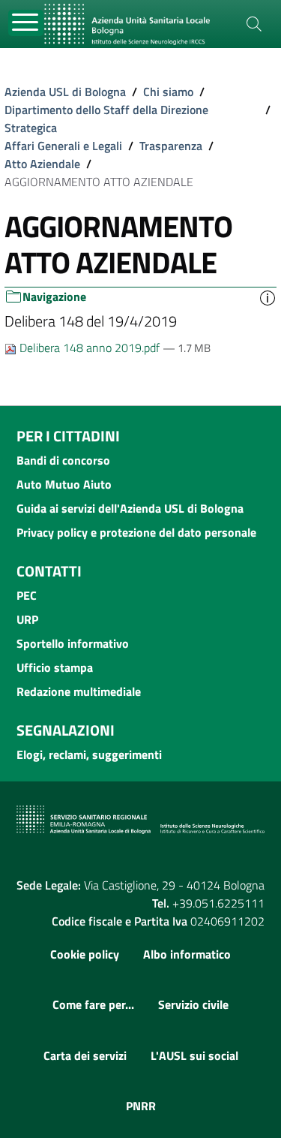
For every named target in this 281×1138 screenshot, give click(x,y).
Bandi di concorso (63, 460)
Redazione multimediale (78, 691)
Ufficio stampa (54, 667)
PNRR (141, 1106)
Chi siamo (168, 92)
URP (27, 619)
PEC (26, 595)
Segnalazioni (65, 730)
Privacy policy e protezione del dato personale (136, 532)
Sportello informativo (72, 643)
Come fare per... (93, 1004)
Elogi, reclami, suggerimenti (89, 754)
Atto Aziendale (42, 164)
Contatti (49, 571)
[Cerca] (254, 24)
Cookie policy (84, 954)
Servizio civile (193, 1004)
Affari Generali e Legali (63, 146)
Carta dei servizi (85, 1055)
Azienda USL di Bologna (65, 92)
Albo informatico (187, 954)
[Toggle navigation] (25, 23)
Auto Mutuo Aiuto (64, 484)
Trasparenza (170, 146)
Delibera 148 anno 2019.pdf (89, 348)
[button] (268, 297)
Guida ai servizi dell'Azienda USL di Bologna (130, 508)
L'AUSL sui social (194, 1055)
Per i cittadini (68, 435)
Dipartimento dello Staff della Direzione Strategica (106, 119)
